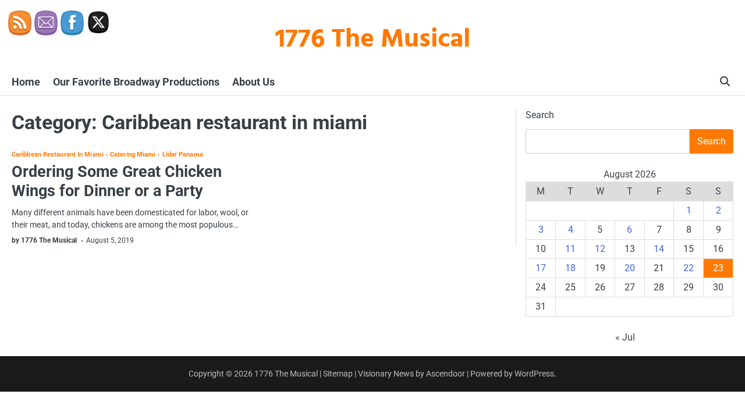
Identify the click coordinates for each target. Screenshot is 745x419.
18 (570, 268)
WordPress (534, 373)
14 (659, 248)
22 (688, 268)
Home (26, 82)
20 (630, 268)
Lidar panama (182, 155)
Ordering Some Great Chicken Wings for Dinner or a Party (117, 181)
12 (600, 248)
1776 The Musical (372, 40)
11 (570, 248)
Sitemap (338, 373)
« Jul (625, 337)
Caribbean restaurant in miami (58, 155)
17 (540, 268)
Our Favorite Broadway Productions (136, 82)
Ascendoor (445, 373)
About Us (253, 82)
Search (540, 114)
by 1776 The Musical (44, 240)
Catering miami (132, 155)
